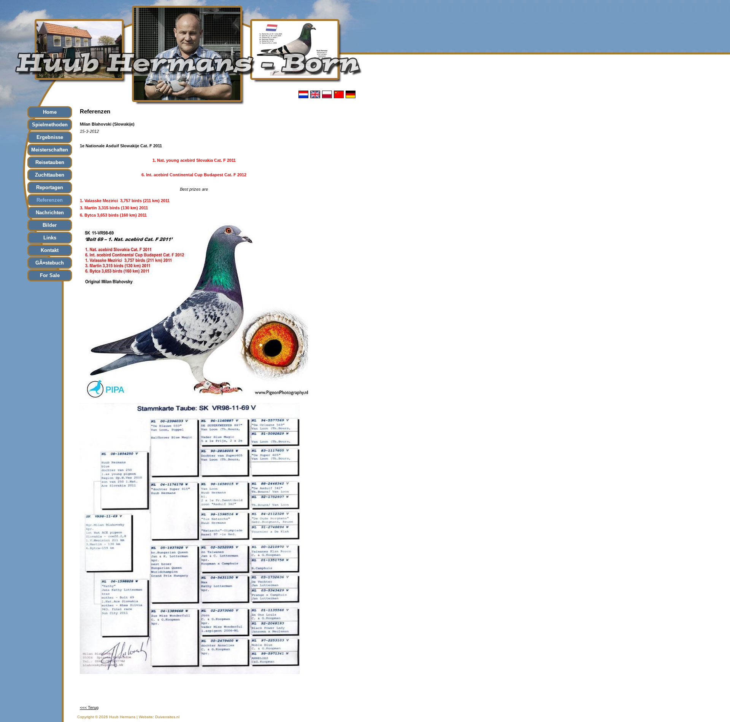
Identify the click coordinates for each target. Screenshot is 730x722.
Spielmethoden (50, 125)
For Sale (50, 275)
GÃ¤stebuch (49, 263)
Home (50, 112)
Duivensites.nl (167, 717)
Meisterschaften (49, 150)
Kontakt (50, 250)
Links (49, 238)
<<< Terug (89, 707)
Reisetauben (49, 162)
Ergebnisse (49, 137)
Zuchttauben (49, 175)
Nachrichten (50, 212)
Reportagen (49, 187)
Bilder (50, 225)
